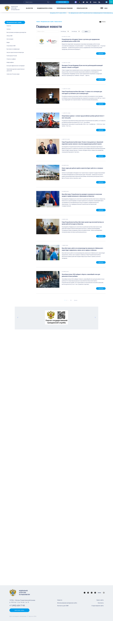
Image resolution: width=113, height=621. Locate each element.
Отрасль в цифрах (11, 59)
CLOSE (111, 2)
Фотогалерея (10, 39)
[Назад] (17, 317)
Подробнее (100, 53)
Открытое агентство (82, 8)
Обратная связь (62, 2)
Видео (8, 42)
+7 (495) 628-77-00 (17, 605)
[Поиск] (48, 2)
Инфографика (10, 62)
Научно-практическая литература (15, 52)
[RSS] (99, 2)
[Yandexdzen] (80, 2)
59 (70, 300)
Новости (9, 25)
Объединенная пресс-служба (44, 8)
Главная (38, 21)
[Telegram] (83, 2)
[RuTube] (94, 2)
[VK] (87, 2)
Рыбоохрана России (12, 55)
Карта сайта (100, 600)
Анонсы (9, 29)
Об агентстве (29, 8)
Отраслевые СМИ (11, 45)
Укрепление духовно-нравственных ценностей (16, 69)
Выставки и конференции (13, 49)
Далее (75, 300)
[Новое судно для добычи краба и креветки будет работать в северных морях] (47, 172)
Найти (86, 31)
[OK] (90, 2)
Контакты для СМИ (62, 605)
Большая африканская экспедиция (16, 65)
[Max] (76, 2)
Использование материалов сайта (67, 603)
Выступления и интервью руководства (16, 32)
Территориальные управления (64, 8)
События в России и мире (13, 74)
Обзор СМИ (9, 35)
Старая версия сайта (97, 605)
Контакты (101, 603)
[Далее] (95, 317)
